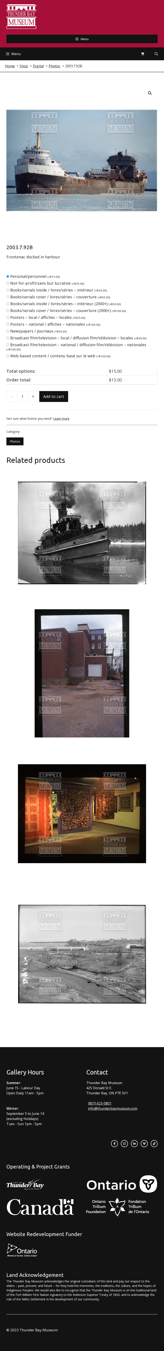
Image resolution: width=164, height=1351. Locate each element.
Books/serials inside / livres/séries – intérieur (58, 290)
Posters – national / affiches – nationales (55, 324)
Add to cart (53, 396)
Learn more (61, 418)
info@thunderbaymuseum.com (112, 1108)
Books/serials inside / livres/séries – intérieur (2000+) (65, 303)
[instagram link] (124, 1143)
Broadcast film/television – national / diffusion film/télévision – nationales (76, 346)
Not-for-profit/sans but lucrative (47, 283)
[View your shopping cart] (142, 53)
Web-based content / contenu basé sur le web (60, 355)
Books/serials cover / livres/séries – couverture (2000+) (68, 310)
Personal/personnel (35, 276)
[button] (150, 93)
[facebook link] (114, 1143)
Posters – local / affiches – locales (47, 317)
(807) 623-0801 (99, 1103)
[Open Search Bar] (156, 53)
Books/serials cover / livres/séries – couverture (60, 296)
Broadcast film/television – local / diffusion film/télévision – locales (78, 337)
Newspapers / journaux (38, 331)
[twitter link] (144, 1143)
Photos (15, 441)
